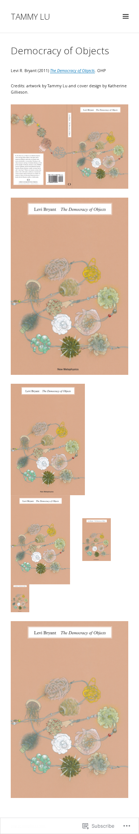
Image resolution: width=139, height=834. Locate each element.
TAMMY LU (30, 16)
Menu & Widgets (125, 24)
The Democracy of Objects (72, 70)
